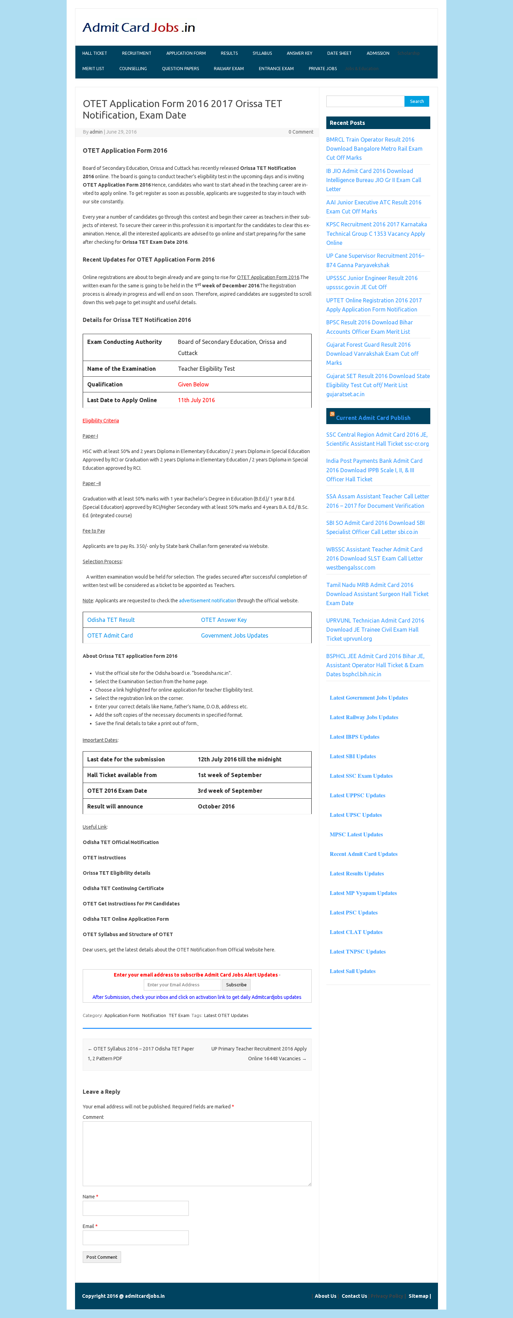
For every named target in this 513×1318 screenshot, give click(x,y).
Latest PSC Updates (354, 912)
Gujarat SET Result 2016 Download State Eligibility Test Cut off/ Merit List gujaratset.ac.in (378, 385)
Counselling (133, 68)
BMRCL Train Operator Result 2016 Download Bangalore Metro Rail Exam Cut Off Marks (374, 148)
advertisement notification (207, 600)
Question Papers (180, 68)
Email (90, 1226)
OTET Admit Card (110, 635)
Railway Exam (229, 68)
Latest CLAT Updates (356, 932)
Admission (378, 53)
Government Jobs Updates (234, 635)
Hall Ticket (94, 53)
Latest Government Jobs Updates (369, 697)
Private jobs (323, 68)
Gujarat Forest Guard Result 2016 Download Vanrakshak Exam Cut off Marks (372, 353)
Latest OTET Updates (226, 1015)
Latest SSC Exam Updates (361, 775)
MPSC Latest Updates (356, 834)
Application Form (186, 53)
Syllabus (262, 53)
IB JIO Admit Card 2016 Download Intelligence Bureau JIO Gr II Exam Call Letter (373, 180)
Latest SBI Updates (353, 756)
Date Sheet (339, 53)
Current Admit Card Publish (373, 418)
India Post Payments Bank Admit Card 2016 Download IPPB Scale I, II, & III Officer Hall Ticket (374, 470)
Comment (93, 1117)
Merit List (93, 68)
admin (96, 132)
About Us (325, 1296)
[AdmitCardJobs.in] (139, 33)
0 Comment (301, 132)
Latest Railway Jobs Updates (364, 717)
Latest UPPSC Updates (357, 795)
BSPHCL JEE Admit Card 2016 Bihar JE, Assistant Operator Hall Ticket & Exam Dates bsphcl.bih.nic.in (375, 665)
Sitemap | (420, 1296)
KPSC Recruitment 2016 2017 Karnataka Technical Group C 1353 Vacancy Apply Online (376, 233)
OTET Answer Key (224, 620)
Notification (154, 1015)
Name (90, 1196)
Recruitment (136, 53)
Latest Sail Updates (353, 971)
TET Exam (179, 1015)
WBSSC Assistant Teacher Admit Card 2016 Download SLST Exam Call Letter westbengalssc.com (374, 558)
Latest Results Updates (357, 873)
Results (229, 53)
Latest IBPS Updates (354, 736)
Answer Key (299, 53)
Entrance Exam (276, 68)
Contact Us (354, 1296)
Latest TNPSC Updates (358, 951)
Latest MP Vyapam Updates (363, 893)
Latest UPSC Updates (356, 815)
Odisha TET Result (111, 620)
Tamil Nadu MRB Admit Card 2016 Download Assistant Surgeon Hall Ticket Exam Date (377, 594)
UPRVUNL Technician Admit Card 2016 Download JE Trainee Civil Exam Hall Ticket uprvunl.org (375, 629)
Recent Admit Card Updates (363, 854)
